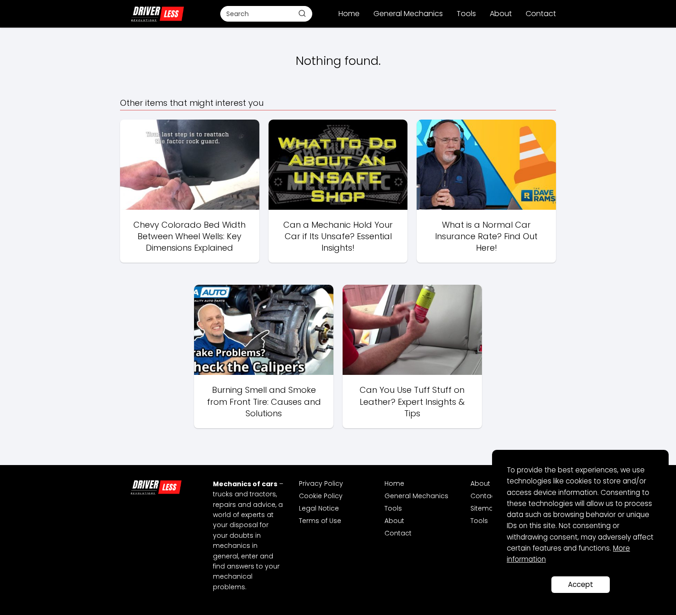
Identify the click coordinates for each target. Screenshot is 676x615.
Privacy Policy (321, 483)
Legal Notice (319, 508)
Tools (466, 13)
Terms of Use (320, 520)
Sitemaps (486, 508)
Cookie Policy (321, 495)
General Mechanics (408, 13)
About (501, 13)
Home (349, 13)
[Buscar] (302, 13)
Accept (580, 584)
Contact (541, 13)
